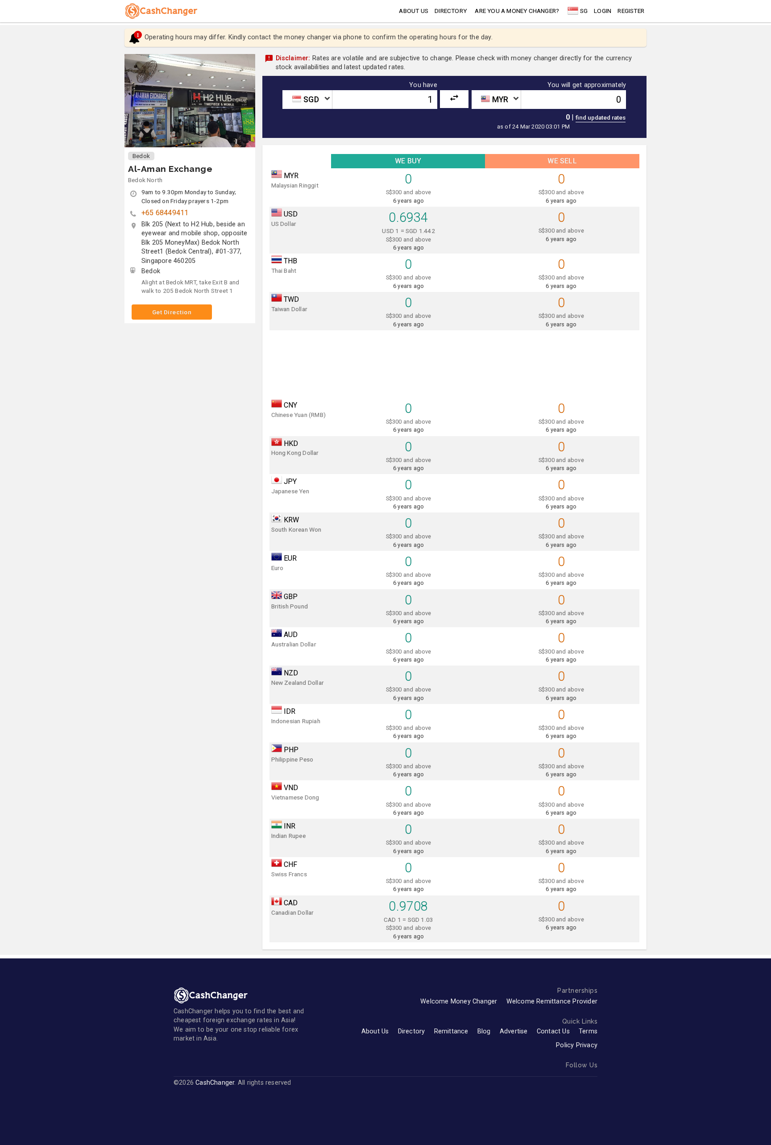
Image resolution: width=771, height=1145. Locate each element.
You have (423, 85)
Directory (451, 10)
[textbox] (307, 99)
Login (602, 10)
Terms (588, 1031)
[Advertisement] (454, 362)
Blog (484, 1031)
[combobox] (307, 99)
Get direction (172, 312)
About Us (375, 1031)
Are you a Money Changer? (517, 10)
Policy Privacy (576, 1045)
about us (413, 10)
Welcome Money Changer (458, 1001)
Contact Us (553, 1031)
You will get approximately (586, 85)
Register (631, 10)
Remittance (451, 1031)
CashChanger (214, 1083)
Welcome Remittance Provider (551, 1001)
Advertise (514, 1031)
